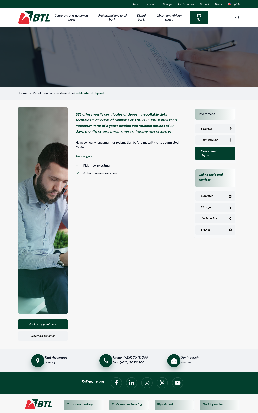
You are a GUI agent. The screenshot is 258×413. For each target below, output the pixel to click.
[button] (43, 324)
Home (23, 93)
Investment (62, 93)
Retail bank (40, 93)
